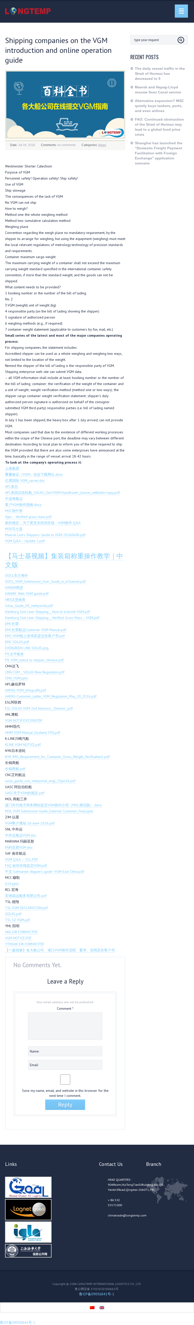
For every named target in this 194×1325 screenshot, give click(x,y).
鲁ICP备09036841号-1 (96, 1294)
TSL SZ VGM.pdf (17, 920)
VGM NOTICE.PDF (18, 938)
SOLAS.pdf (13, 914)
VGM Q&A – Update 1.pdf (25, 541)
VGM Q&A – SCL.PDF (21, 859)
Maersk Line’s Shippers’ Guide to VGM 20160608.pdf (45, 535)
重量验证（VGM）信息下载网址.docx (34, 474)
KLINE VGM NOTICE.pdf (23, 744)
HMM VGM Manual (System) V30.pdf (32, 732)
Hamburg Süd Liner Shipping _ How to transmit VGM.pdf (47, 611)
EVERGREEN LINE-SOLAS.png (26, 648)
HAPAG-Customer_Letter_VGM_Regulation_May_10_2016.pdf (50, 696)
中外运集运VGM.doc (20, 835)
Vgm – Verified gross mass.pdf (28, 516)
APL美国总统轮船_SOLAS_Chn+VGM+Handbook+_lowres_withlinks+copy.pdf (62, 492)
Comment (65, 1008)
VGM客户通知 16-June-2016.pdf (30, 823)
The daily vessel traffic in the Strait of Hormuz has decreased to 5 (160, 73)
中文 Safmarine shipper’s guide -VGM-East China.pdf (44, 871)
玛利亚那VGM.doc (19, 847)
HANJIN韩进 (14, 587)
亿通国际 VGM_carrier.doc (25, 480)
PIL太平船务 (14, 654)
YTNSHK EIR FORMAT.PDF (24, 944)
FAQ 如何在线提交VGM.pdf (26, 865)
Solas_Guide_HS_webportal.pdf (29, 605)
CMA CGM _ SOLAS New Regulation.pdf (34, 672)
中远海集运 (14, 498)
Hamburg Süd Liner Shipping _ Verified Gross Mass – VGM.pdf (52, 617)
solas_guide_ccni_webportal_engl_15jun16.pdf (40, 781)
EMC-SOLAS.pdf (17, 642)
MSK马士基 (13, 529)
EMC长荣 (12, 623)
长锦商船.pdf (15, 768)
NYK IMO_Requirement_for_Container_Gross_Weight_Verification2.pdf (57, 756)
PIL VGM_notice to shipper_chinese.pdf (34, 660)
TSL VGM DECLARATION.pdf (26, 907)
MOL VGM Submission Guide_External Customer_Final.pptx (49, 811)
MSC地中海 (13, 510)
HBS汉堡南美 (15, 599)
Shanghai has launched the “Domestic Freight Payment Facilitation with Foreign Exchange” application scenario (158, 153)
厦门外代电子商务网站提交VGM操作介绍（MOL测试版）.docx (53, 805)
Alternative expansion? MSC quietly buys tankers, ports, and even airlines (159, 106)
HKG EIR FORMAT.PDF (21, 932)
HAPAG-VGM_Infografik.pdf (25, 690)
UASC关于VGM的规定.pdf (24, 793)
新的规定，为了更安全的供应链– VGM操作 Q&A (43, 522)
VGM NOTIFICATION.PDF (23, 720)
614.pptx (12, 883)
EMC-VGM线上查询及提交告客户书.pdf (35, 636)
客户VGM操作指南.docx (23, 504)
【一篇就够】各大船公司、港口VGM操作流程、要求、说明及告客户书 (60, 950)
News (102, 145)
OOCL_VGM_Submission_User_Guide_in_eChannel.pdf (45, 581)
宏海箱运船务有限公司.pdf (25, 895)
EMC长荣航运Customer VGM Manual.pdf (35, 629)
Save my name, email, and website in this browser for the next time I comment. (65, 1093)
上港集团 (12, 468)
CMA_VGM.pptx (16, 678)
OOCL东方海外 (16, 575)
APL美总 (11, 486)
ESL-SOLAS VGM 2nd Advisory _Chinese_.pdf (39, 708)
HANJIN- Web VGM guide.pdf (26, 593)
